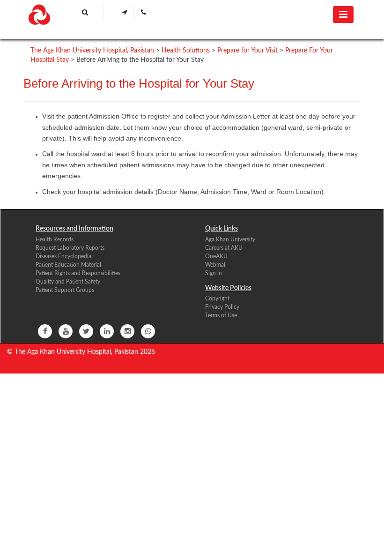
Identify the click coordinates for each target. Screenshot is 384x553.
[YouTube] (66, 331)
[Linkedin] (107, 331)
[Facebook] (45, 331)
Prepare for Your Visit (247, 50)
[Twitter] (86, 331)
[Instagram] (127, 331)
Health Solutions (186, 50)
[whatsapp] (148, 331)
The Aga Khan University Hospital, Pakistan (92, 50)
